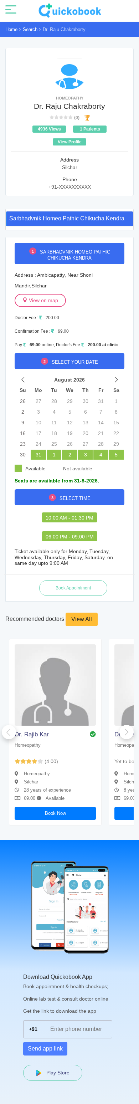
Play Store (57, 1072)
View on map (42, 300)
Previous (9, 732)
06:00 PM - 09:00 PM (70, 537)
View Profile (70, 141)
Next (126, 732)
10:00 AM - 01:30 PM (69, 518)
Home (11, 29)
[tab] (69, 218)
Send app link (45, 1049)
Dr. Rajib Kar (32, 734)
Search (30, 29)
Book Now (55, 813)
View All (81, 619)
